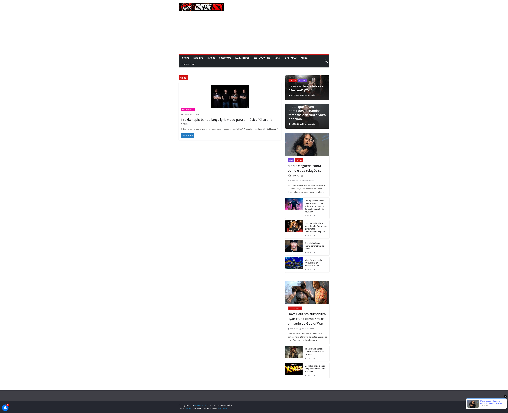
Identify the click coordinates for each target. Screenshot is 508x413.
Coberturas (225, 58)
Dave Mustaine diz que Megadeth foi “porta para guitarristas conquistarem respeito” (316, 227)
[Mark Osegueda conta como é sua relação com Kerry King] (307, 144)
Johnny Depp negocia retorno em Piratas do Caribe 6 (314, 352)
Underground (188, 64)
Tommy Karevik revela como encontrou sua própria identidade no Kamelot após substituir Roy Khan (315, 206)
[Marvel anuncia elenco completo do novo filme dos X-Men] (294, 370)
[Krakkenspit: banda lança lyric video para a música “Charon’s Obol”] (230, 96)
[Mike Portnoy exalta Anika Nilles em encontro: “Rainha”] (294, 265)
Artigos (211, 58)
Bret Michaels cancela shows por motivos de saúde (314, 246)
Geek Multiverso (261, 58)
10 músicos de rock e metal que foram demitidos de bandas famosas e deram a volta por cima (305, 110)
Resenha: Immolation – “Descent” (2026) (300, 88)
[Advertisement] (254, 34)
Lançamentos (242, 58)
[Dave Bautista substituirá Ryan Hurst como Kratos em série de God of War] (307, 292)
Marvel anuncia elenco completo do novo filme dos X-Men (315, 369)
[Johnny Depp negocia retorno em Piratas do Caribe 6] (294, 353)
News (291, 160)
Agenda (304, 58)
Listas (277, 58)
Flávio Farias (199, 114)
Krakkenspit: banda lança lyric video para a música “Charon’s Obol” (227, 121)
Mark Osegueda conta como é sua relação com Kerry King (306, 170)
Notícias (185, 58)
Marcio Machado (302, 95)
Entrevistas (291, 58)
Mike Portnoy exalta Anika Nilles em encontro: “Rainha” (313, 263)
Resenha (287, 81)
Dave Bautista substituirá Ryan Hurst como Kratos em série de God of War (307, 319)
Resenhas (198, 58)
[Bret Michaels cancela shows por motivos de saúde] (294, 248)
